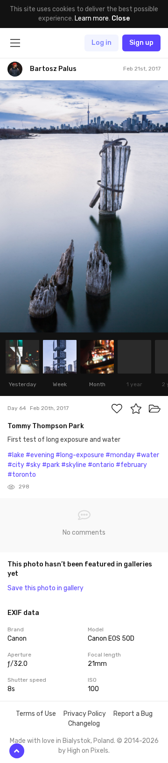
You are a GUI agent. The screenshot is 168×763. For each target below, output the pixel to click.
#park (51, 465)
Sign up (141, 43)
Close (121, 18)
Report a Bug (133, 714)
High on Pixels (87, 751)
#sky (33, 465)
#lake (15, 455)
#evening (40, 455)
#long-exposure (80, 455)
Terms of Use (36, 714)
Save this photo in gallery (45, 588)
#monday (120, 455)
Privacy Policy (84, 714)
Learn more (92, 18)
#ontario (101, 465)
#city (15, 465)
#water (147, 455)
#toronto (21, 475)
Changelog (84, 724)
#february (131, 465)
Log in (101, 43)
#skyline (73, 465)
